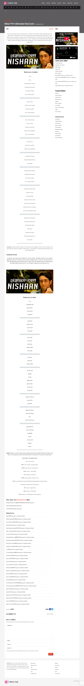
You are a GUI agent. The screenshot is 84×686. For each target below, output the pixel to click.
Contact (76, 3)
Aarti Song (57, 665)
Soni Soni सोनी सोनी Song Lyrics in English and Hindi (16, 601)
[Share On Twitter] (52, 609)
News (64, 3)
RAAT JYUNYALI (58, 73)
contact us (27, 667)
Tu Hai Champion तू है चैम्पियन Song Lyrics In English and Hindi (18, 552)
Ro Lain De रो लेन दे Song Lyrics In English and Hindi (16, 534)
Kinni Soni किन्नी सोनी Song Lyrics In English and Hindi (17, 558)
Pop (31, 667)
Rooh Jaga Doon (58, 99)
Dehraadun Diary (39, 24)
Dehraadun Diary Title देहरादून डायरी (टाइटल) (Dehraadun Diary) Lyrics (20, 502)
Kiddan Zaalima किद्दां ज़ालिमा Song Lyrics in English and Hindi (18, 519)
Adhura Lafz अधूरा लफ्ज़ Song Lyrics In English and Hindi (17, 570)
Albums (54, 3)
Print (52, 29)
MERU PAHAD (58, 67)
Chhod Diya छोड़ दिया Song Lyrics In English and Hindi (17, 567)
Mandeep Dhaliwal (59, 129)
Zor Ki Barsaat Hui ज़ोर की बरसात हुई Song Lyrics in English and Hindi (20, 582)
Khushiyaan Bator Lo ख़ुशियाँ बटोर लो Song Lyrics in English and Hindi (20, 537)
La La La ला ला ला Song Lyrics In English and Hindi (16, 564)
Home (43, 3)
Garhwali (57, 669)
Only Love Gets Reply (59, 107)
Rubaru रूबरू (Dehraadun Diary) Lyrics (14, 505)
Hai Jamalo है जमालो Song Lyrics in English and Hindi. (17, 555)
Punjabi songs (33, 673)
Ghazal (56, 667)
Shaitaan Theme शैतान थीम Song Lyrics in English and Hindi (18, 546)
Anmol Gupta (57, 123)
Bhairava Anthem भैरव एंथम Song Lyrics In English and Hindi (18, 595)
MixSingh (57, 131)
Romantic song (33, 665)
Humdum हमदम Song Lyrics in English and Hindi (16, 579)
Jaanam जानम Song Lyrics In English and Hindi (15, 592)
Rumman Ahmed (58, 125)
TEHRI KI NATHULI (59, 71)
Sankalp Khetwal (58, 121)
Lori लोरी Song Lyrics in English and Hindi (14, 549)
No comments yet (11, 614)
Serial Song (57, 673)
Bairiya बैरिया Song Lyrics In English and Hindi (15, 516)
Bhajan (56, 663)
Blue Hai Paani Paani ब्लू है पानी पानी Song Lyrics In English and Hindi (20, 528)
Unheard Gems (58, 97)
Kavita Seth (8, 21)
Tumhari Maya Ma (58, 63)
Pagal (56, 109)
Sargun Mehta (58, 127)
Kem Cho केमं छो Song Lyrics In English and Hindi (16, 561)
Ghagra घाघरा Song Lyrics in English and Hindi (15, 525)
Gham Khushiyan (58, 95)
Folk (56, 671)
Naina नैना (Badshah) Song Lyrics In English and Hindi (17, 589)
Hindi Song (33, 663)
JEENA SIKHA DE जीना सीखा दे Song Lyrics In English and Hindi (18, 598)
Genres (59, 3)
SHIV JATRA (57, 69)
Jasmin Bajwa (57, 135)
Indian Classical (34, 669)
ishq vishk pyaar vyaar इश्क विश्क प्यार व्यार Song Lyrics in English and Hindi (21, 586)
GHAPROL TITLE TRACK (60, 65)
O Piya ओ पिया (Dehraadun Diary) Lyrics (14, 508)
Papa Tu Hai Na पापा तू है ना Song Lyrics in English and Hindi (18, 531)
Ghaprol (56, 93)
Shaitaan (57, 101)
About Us (69, 3)
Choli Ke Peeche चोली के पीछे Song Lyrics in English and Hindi (18, 522)
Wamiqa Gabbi (58, 133)
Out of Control (58, 111)
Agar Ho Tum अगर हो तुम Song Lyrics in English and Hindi (17, 604)
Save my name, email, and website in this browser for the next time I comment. (22, 650)
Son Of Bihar (57, 105)
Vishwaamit (57, 119)
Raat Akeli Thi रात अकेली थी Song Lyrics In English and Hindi (18, 543)
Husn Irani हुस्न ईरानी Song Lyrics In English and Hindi (17, 576)
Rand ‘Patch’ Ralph (58, 137)
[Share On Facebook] (50, 609)
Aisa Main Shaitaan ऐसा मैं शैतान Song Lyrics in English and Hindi (19, 540)
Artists (48, 3)
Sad (31, 671)
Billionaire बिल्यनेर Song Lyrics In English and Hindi (16, 573)
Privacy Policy (76, 681)
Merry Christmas (58, 103)
